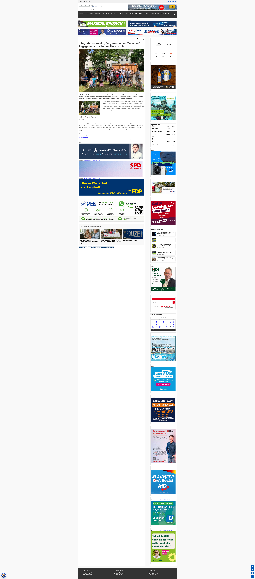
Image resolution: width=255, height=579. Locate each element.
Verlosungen (120, 13)
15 (156, 324)
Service (146, 13)
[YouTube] (173, 1)
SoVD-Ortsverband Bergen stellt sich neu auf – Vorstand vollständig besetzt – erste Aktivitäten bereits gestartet (111, 242)
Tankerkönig (156, 145)
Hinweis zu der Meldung (83, 137)
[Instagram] (169, 1)
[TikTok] (171, 1)
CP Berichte (90, 13)
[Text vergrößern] (252, 566)
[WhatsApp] (175, 1)
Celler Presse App (87, 572)
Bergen (87, 38)
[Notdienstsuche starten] (174, 302)
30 (160, 327)
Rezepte (113, 13)
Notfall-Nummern (165, 13)
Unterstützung (119, 570)
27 (173, 326)
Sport (107, 13)
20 (173, 324)
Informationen (86, 573)
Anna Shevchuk (83, 247)
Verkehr (141, 13)
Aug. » (173, 329)
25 (166, 326)
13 (173, 323)
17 (163, 324)
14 (153, 324)
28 (153, 327)
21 (153, 326)
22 (156, 326)
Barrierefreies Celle (153, 572)
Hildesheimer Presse (153, 573)
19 (170, 324)
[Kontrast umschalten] (252, 573)
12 (170, 323)
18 (166, 324)
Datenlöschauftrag (120, 573)
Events (126, 13)
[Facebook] (167, 1)
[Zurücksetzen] (252, 576)
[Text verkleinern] (252, 569)
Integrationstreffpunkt (108, 247)
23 (160, 326)
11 (166, 323)
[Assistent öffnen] (3, 575)
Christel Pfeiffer (97, 247)
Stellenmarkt (133, 13)
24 (163, 326)
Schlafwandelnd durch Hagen (130, 240)
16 (159, 324)
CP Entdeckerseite (99, 13)
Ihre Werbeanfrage (87, 574)
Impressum (118, 576)
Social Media (154, 13)
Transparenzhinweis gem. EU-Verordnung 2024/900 (92, 160)
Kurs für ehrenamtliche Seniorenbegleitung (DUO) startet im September (89, 242)
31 (163, 327)
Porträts (85, 576)
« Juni (153, 329)
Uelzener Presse (152, 574)
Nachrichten (82, 13)
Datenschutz (119, 574)
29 (156, 327)
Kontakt (81, 16)
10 (163, 323)
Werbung (118, 572)
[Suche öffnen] (175, 14)
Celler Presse (86, 570)
